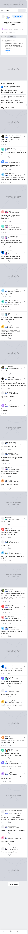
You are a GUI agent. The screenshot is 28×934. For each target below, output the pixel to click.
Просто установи (14, 175)
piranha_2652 (7, 96)
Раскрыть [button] (7, 50)
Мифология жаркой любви (15, 212)
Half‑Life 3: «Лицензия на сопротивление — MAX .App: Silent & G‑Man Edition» (12, 102)
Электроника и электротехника (14, 481)
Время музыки (13, 543)
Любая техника (13, 327)
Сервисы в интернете (15, 406)
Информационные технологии (15, 137)
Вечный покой (13, 618)
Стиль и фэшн (12, 849)
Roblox (11, 738)
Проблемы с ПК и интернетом (9, 18)
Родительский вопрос (15, 86)
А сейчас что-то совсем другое (18, 96)
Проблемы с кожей (14, 227)
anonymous (6, 86)
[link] (13, 140)
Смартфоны (12, 774)
